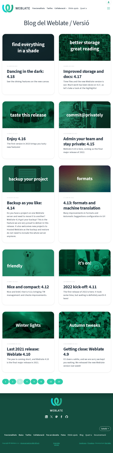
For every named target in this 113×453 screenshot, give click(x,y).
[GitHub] (66, 416)
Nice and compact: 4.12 (28, 287)
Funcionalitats (38, 8)
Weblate (22, 8)
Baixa (21, 435)
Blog (81, 435)
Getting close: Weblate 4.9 (83, 351)
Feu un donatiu (52, 435)
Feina (63, 435)
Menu (108, 8)
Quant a (83, 8)
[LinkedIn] (46, 416)
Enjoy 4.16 (16, 139)
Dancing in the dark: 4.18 (25, 73)
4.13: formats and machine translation (81, 205)
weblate (56, 410)
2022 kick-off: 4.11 (80, 287)
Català (104, 428)
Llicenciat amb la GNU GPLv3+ (30, 443)
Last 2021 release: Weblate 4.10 (23, 351)
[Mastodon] (56, 416)
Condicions (82, 443)
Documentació (100, 435)
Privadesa (91, 443)
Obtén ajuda (73, 8)
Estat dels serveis (56, 444)
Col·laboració (60, 8)
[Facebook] (61, 416)
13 (59, 381)
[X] (51, 416)
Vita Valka (108, 443)
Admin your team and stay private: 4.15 (83, 141)
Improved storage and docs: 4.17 (83, 73)
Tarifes (50, 8)
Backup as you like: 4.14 (24, 205)
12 (51, 381)
